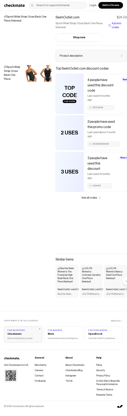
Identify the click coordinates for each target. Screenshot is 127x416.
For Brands (40, 381)
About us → (117, 321)
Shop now (79, 37)
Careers (39, 370)
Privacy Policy (103, 376)
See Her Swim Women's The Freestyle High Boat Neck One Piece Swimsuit (65, 294)
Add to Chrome (110, 5)
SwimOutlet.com (66, 289)
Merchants (40, 365)
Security (100, 370)
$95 (77, 289)
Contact (39, 376)
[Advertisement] (91, 227)
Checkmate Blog (74, 370)
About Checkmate (74, 365)
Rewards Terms (104, 395)
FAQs (99, 365)
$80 (101, 289)
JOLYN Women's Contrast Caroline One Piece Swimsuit (91, 294)
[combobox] (58, 5)
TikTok (69, 381)
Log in (93, 5)
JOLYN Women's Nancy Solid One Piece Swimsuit (114, 294)
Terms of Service (104, 390)
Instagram (70, 376)
